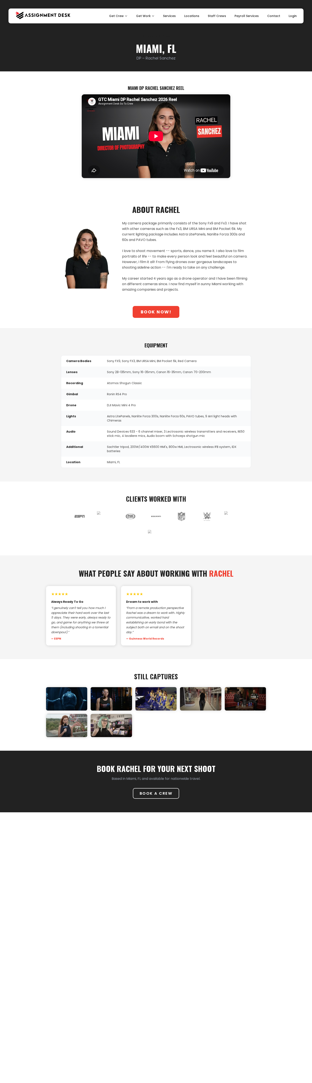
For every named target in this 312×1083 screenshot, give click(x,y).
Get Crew (116, 16)
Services (169, 16)
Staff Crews (217, 16)
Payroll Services (247, 16)
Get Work (143, 16)
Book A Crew (156, 793)
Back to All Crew (158, 36)
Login (293, 16)
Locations (191, 16)
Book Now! (156, 312)
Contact (273, 16)
